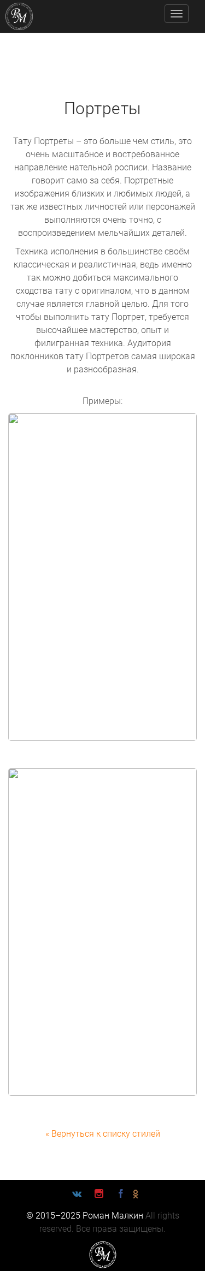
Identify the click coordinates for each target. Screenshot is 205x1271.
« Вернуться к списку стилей (102, 1134)
